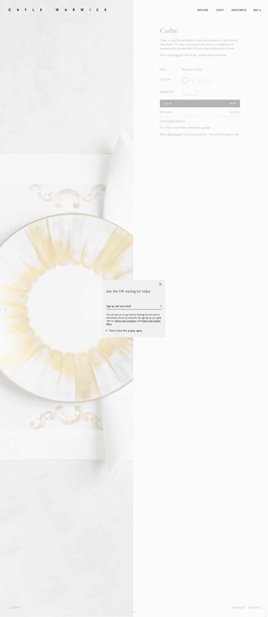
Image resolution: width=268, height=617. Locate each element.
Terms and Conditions (126, 321)
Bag (256, 10)
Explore (202, 10)
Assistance (239, 10)
